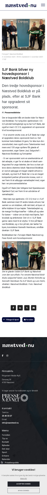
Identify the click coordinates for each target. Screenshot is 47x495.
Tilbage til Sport (12, 320)
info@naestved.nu (10, 423)
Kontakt (5, 442)
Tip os (5, 439)
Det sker (6, 449)
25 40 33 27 (7, 416)
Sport (4, 452)
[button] (13, 307)
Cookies (2, 462)
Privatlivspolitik (12, 463)
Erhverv (5, 456)
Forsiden (29, 320)
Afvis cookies (23, 490)
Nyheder (6, 445)
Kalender (6, 459)
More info (23, 479)
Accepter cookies (23, 484)
